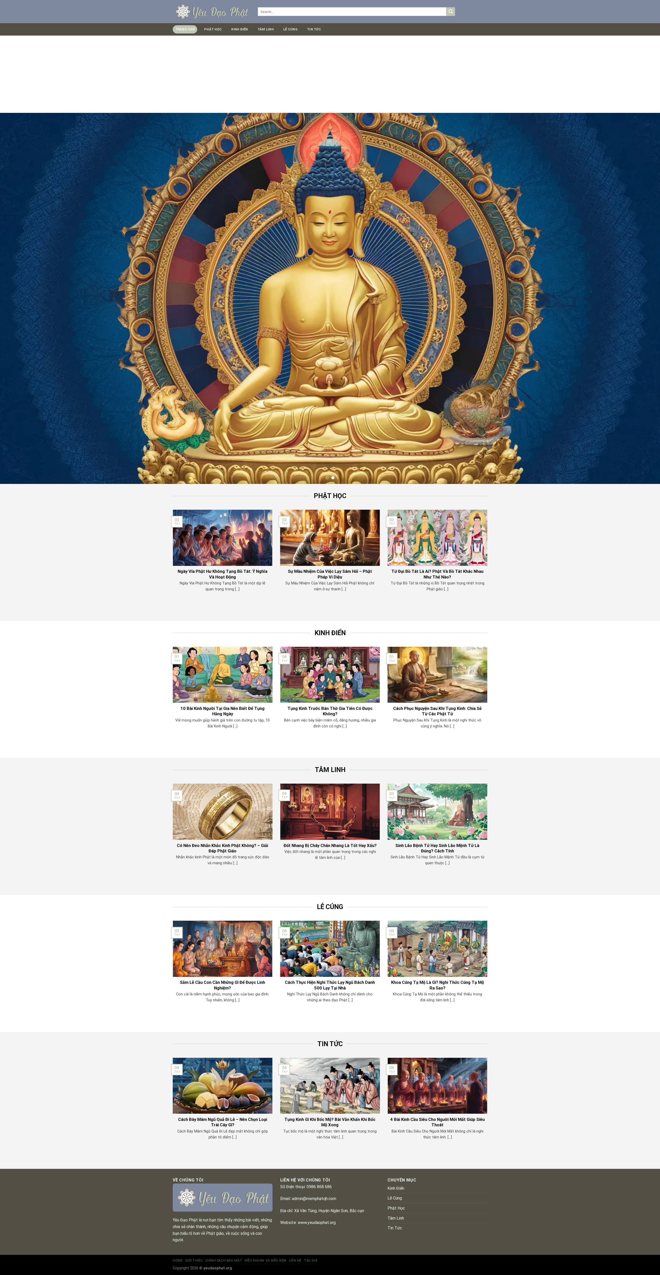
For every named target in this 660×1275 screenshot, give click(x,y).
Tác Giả (310, 1260)
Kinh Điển (239, 29)
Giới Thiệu (194, 1260)
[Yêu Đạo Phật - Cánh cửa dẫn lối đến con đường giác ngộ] (211, 11)
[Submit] (450, 11)
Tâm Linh (266, 29)
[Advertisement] (330, 74)
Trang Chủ (185, 29)
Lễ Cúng (290, 29)
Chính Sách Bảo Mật (223, 1260)
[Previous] (19, 298)
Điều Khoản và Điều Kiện (265, 1260)
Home (178, 1260)
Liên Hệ (295, 1260)
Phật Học (213, 29)
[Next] (640, 298)
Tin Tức (314, 29)
